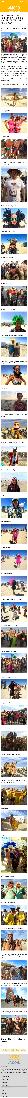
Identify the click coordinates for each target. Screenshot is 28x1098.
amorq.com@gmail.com (14, 1063)
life (3, 1090)
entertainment (7, 1088)
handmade (5, 1082)
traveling (5, 1096)
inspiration (5, 1085)
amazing (4, 1093)
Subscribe (23, 1)
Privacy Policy (5, 1076)
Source (2, 1045)
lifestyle (5, 1079)
